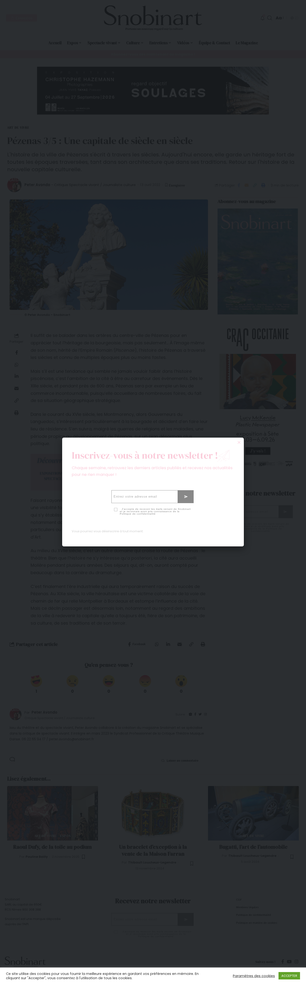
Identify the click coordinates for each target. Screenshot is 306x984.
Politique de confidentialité (138, 513)
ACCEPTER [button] (289, 975)
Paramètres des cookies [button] (254, 976)
